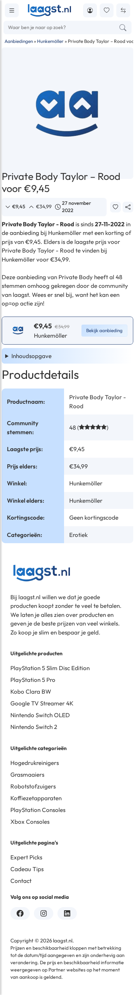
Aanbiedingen (18, 41)
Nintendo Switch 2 (33, 726)
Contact (21, 880)
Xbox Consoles (30, 821)
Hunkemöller (50, 41)
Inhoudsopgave (31, 355)
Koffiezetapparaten (36, 798)
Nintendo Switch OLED (40, 715)
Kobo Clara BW (30, 691)
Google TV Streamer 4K (41, 703)
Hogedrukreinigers (34, 762)
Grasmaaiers (27, 774)
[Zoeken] (122, 28)
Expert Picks (26, 857)
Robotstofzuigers (33, 786)
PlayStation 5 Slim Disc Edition (50, 668)
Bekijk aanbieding (104, 330)
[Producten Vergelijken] (123, 10)
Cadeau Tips (27, 869)
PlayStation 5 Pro (32, 679)
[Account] (90, 10)
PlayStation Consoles (37, 809)
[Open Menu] (11, 10)
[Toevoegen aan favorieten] (107, 10)
